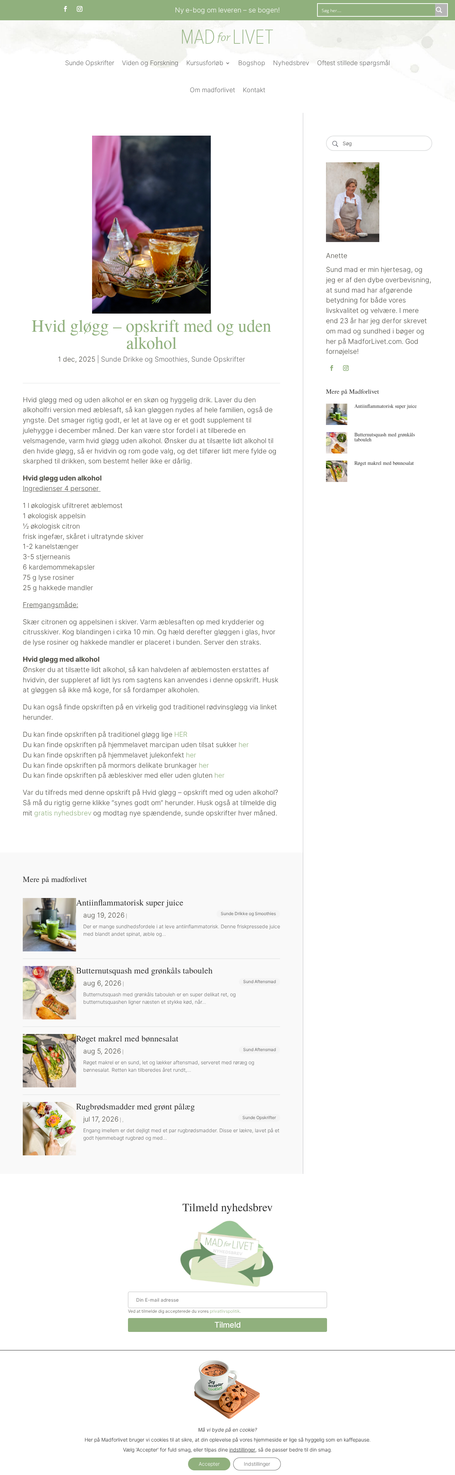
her (244, 744)
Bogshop (251, 63)
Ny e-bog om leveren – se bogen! (227, 10)
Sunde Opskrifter (89, 63)
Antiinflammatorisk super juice (385, 406)
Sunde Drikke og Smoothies (144, 359)
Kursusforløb (204, 63)
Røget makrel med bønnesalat (384, 463)
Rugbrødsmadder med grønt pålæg (135, 1106)
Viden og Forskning (150, 63)
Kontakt (254, 90)
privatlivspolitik (225, 1311)
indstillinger (242, 1450)
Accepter (209, 1464)
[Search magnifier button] (441, 10)
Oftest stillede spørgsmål (353, 63)
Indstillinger (257, 1464)
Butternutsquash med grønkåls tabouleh (384, 437)
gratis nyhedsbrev (62, 813)
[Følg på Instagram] (79, 9)
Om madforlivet (212, 90)
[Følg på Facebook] (65, 9)
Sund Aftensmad (259, 981)
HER (180, 734)
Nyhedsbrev (291, 63)
